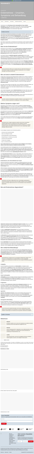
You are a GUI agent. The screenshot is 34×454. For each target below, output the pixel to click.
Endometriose (7, 21)
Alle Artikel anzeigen (4, 346)
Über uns (10, 433)
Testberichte (11, 441)
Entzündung (11, 21)
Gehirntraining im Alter (4, 369)
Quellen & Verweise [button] (5, 314)
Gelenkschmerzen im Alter (5, 411)
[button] (19, 94)
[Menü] (32, 4)
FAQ (10, 444)
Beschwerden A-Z (12, 438)
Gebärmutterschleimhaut (18, 21)
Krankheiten (3, 10)
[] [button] (10, 314)
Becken (2, 21)
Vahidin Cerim (4, 17)
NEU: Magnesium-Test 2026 (17, 0)
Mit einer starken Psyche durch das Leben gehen (9, 390)
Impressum (2, 452)
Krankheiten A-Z (11, 437)
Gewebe (24, 21)
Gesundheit (11, 439)
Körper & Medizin (12, 440)
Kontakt (10, 452)
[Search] (31, 4)
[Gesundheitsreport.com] (5, 3)
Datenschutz (6, 452)
